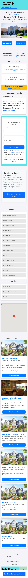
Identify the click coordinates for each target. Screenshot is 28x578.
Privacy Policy (20, 152)
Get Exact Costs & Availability (14, 574)
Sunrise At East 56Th (9, 358)
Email (5, 134)
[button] (14, 316)
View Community (14, 375)
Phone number (7, 140)
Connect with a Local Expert (14, 195)
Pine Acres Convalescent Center (13, 434)
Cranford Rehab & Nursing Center (13, 467)
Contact (24, 554)
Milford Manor (7, 536)
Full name (6, 127)
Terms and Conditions (7, 554)
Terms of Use (10, 152)
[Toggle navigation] (25, 7)
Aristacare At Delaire (9, 502)
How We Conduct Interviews (14, 557)
